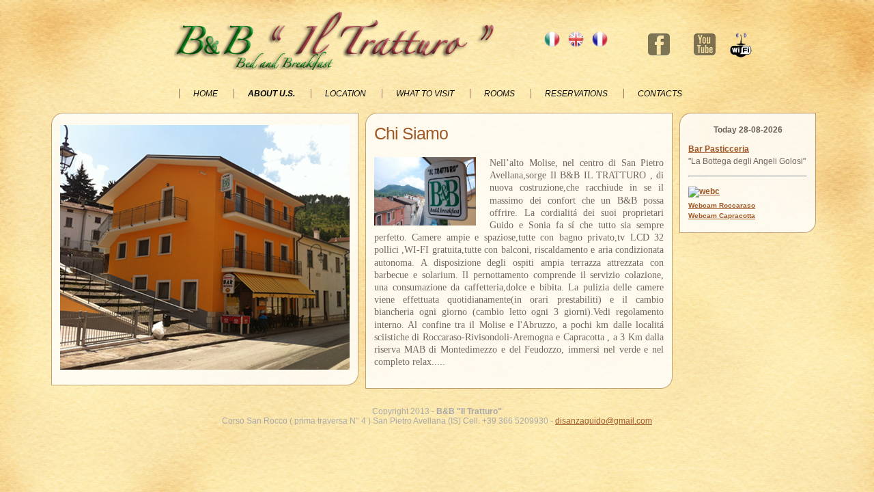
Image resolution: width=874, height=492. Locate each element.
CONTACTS (660, 93)
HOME (206, 93)
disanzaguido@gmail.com (603, 421)
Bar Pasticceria (718, 149)
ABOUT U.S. (272, 93)
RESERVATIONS (577, 93)
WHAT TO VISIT (426, 93)
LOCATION (346, 93)
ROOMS (500, 93)
